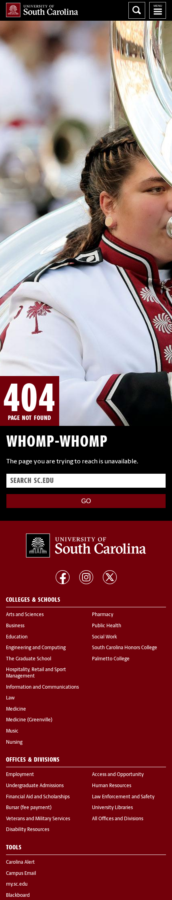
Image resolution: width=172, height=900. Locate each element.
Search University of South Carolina (136, 10)
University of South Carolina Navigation (157, 10)
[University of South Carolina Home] (42, 10)
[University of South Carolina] (86, 545)
